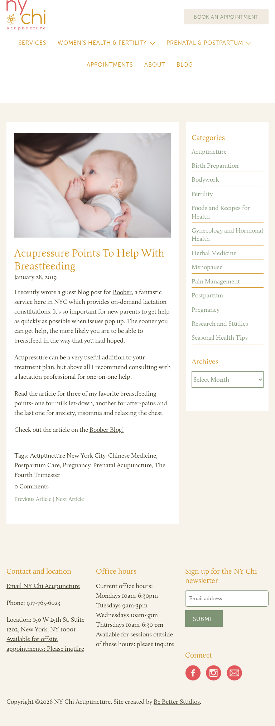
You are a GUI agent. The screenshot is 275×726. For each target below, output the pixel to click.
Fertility (202, 194)
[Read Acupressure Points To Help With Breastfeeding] (92, 185)
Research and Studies (220, 324)
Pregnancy (76, 465)
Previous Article (32, 499)
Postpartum (207, 295)
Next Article (70, 499)
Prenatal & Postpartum (205, 42)
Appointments (110, 64)
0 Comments (31, 486)
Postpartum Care (37, 465)
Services (32, 42)
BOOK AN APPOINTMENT (226, 17)
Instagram (214, 673)
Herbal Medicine (214, 253)
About (154, 64)
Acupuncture (209, 152)
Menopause (207, 267)
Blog (185, 64)
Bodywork (205, 179)
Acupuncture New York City (67, 455)
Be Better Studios (177, 702)
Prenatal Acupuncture (122, 465)
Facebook (193, 673)
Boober (122, 292)
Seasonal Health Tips (220, 337)
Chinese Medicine (132, 455)
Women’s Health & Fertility (102, 42)
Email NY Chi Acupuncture (43, 586)
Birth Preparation (215, 165)
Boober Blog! (107, 430)
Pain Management (216, 281)
